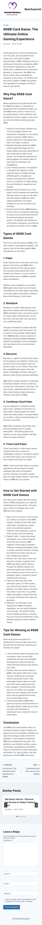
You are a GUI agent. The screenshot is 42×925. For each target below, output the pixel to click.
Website (7, 894)
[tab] (16, 816)
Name (7, 874)
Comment (8, 840)
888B (35, 64)
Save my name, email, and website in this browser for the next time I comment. (21, 900)
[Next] (36, 805)
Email (7, 884)
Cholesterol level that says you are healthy (32, 769)
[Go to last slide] (5, 805)
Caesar (7, 44)
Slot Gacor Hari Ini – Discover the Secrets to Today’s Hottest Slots (20, 802)
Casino (5, 25)
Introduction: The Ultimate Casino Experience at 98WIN (9, 771)
